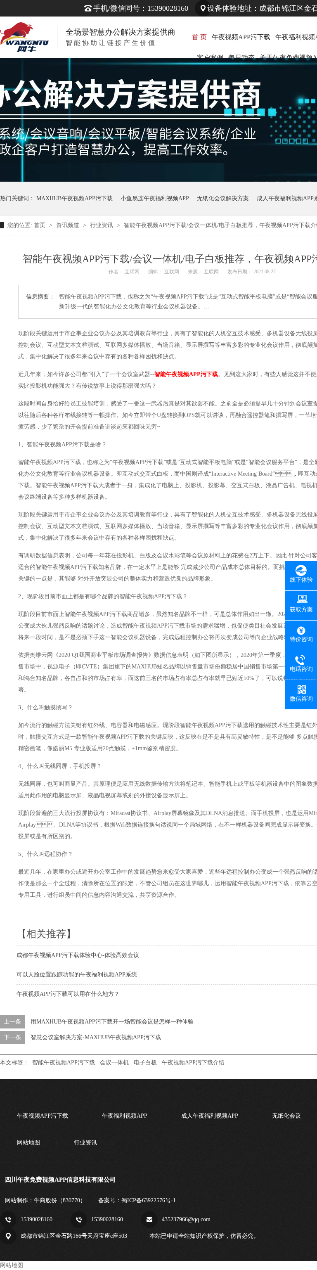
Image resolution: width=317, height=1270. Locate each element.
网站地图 (28, 1143)
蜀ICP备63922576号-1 (148, 1200)
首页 (40, 225)
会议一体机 (114, 1062)
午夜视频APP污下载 (241, 36)
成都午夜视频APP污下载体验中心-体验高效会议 (78, 955)
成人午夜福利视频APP (209, 1116)
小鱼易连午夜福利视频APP (155, 198)
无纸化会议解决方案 (223, 198)
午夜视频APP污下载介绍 (193, 1062)
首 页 (199, 36)
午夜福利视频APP (124, 1116)
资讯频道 (68, 225)
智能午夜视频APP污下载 (63, 1062)
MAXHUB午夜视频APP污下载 (74, 198)
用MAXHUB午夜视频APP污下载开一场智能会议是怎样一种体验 (112, 1022)
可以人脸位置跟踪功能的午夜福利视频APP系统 (77, 974)
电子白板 (145, 1062)
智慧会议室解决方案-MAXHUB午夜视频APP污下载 (96, 1037)
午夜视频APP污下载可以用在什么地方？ (68, 994)
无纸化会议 (286, 1116)
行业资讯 (102, 225)
